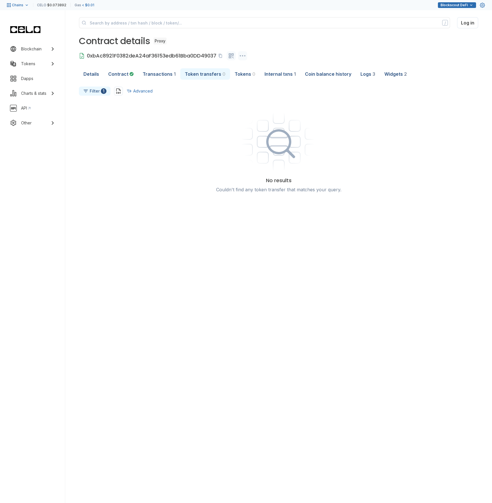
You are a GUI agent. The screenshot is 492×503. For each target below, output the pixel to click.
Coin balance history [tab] (328, 74)
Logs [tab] (367, 74)
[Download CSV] (118, 91)
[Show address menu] (242, 55)
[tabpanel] (278, 140)
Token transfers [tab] (205, 74)
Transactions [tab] (159, 74)
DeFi (454, 5)
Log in (467, 23)
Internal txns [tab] (280, 74)
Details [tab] (91, 74)
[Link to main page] (25, 29)
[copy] (221, 56)
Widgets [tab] (395, 74)
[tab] (121, 74)
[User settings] (482, 5)
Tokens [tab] (245, 74)
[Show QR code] (231, 55)
